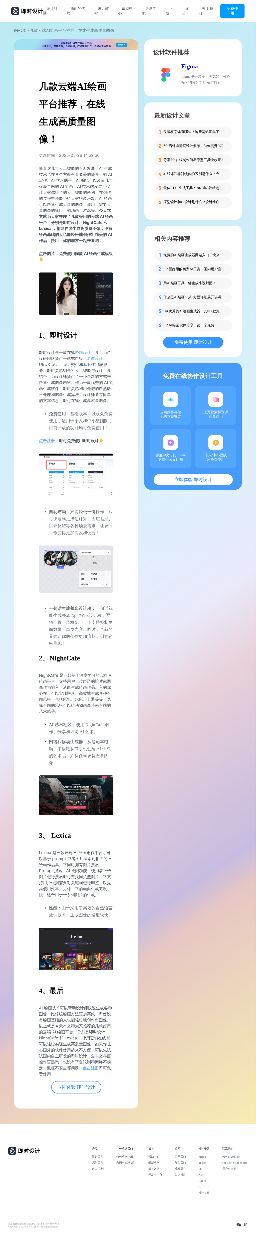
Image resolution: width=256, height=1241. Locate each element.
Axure (202, 1180)
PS (200, 1168)
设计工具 (97, 1156)
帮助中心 (125, 11)
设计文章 (20, 31)
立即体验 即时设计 (76, 1087)
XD (201, 1174)
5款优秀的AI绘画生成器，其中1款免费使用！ (194, 311)
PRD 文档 (98, 1168)
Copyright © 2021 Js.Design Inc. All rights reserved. (33, 1226)
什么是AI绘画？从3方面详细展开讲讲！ (194, 297)
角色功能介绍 (124, 1156)
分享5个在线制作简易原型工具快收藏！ (194, 160)
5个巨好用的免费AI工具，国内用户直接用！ (194, 269)
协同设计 (83, 352)
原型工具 (97, 1162)
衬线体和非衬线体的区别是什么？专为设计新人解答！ (194, 174)
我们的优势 (76, 11)
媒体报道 (180, 1174)
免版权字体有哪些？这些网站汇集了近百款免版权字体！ (194, 132)
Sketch (202, 1162)
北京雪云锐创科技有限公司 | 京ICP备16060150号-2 (33, 1223)
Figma (189, 66)
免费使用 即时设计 (193, 342)
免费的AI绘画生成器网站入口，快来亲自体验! (194, 255)
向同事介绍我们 (126, 1162)
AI (200, 1186)
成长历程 (180, 1168)
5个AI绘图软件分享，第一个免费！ (190, 325)
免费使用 (232, 10)
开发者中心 (155, 1174)
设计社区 (50, 11)
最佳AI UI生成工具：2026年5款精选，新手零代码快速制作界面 (194, 188)
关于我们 (205, 11)
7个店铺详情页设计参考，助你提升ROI (193, 146)
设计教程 (101, 11)
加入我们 (180, 1162)
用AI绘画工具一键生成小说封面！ (189, 283)
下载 (169, 11)
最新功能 (149, 11)
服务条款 (153, 1168)
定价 (185, 11)
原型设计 (95, 358)
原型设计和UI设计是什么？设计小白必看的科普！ (194, 202)
